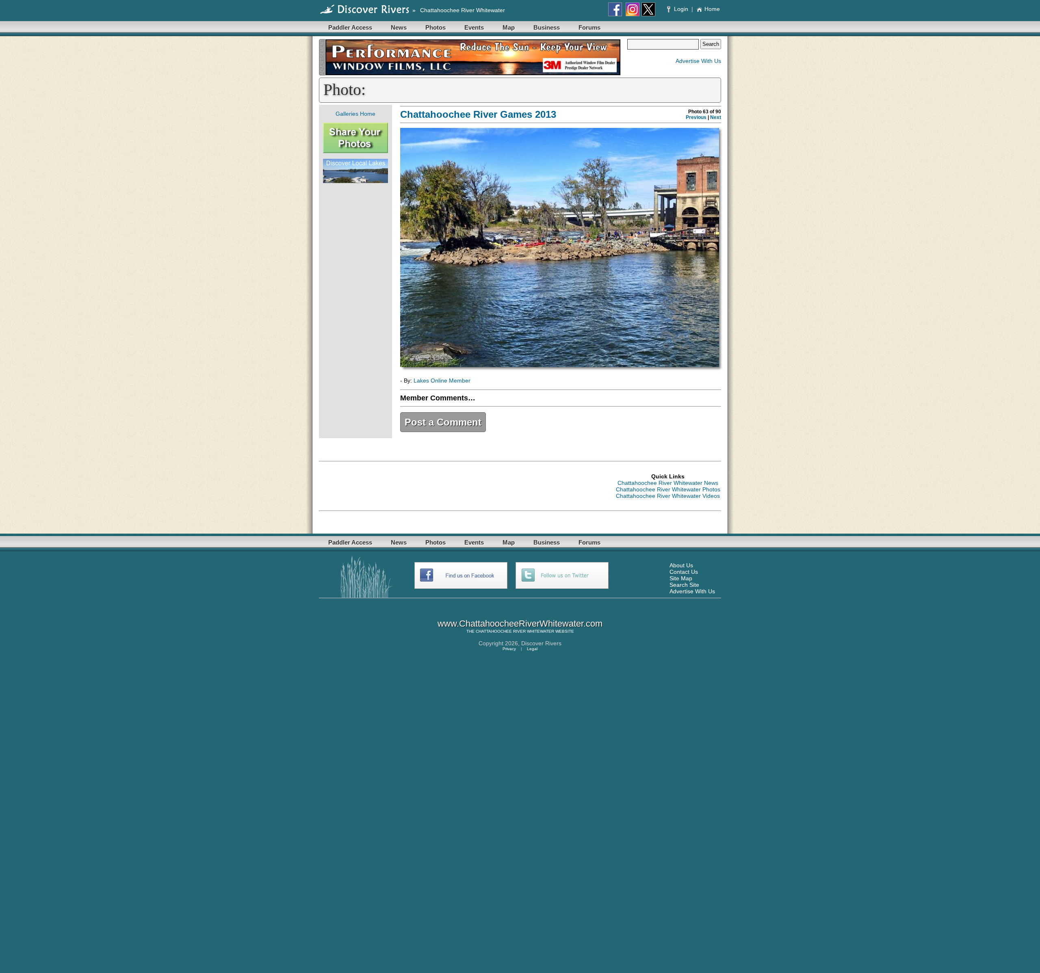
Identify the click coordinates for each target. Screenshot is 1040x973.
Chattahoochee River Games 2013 (478, 114)
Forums (589, 27)
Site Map (681, 578)
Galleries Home (355, 113)
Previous (696, 117)
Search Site (684, 585)
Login (681, 9)
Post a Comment (443, 422)
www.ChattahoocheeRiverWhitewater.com (520, 623)
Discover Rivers (541, 643)
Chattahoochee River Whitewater (462, 10)
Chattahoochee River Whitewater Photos (668, 489)
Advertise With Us (698, 61)
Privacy (509, 649)
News (399, 27)
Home (712, 9)
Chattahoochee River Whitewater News (668, 483)
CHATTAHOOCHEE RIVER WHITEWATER (515, 631)
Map (509, 27)
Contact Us (684, 572)
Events (474, 27)
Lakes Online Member (442, 380)
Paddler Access (350, 27)
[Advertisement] (355, 310)
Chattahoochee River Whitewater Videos (668, 496)
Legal (532, 649)
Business (546, 27)
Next (715, 117)
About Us (681, 565)
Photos (435, 27)
